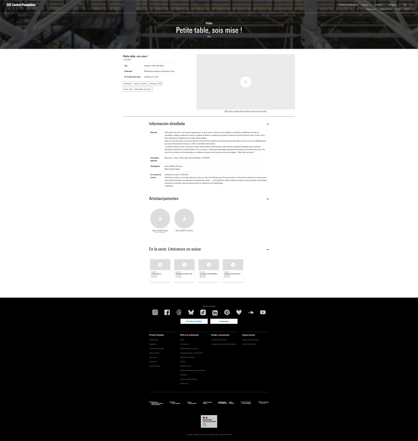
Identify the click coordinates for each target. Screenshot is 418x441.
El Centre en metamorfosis (349, 4)
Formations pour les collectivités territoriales (223, 344)
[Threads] (179, 313)
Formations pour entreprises (219, 340)
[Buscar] (405, 5)
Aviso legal (189, 434)
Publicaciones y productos (187, 357)
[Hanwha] (263, 404)
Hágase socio (372, 9)
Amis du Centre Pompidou (249, 344)
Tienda (399, 9)
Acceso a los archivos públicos (188, 379)
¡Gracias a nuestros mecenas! (250, 340)
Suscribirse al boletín (194, 321)
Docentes (182, 361)
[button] (209, 124)
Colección (379, 5)
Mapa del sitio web (199, 434)
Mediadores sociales (185, 366)
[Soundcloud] (251, 313)
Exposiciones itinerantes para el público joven (192, 370)
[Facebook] (167, 313)
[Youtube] (263, 313)
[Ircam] (176, 404)
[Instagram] (155, 313)
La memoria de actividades (156, 348)
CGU (206, 434)
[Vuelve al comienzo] (413, 436)
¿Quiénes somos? (154, 340)
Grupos (182, 340)
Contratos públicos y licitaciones (189, 348)
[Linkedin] (215, 313)
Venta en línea (386, 9)
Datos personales (214, 434)
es (411, 5)
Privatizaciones (184, 344)
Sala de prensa (184, 383)
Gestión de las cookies (226, 434)
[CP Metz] (193, 404)
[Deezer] (239, 313)
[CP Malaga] (209, 404)
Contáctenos (224, 321)
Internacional (153, 361)
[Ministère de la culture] (209, 421)
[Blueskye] (191, 313)
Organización (152, 344)
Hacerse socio (153, 357)
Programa (365, 5)
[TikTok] (203, 313)
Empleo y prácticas (154, 353)
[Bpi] (157, 404)
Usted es (408, 9)
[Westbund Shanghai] (247, 404)
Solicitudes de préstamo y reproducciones (191, 353)
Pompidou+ (393, 5)
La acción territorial (154, 366)
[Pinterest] (227, 313)
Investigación (184, 375)
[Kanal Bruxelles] (227, 404)
